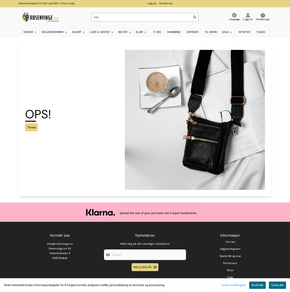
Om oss (230, 241)
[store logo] (40, 17)
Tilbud (260, 32)
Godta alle (277, 285)
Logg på (151, 3)
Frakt (230, 277)
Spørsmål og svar (230, 256)
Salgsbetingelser (230, 249)
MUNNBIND (174, 32)
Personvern (230, 263)
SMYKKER (192, 32)
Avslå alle (257, 285)
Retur (230, 270)
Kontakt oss (165, 3)
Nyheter (244, 32)
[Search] (195, 17)
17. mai (157, 32)
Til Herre (211, 32)
